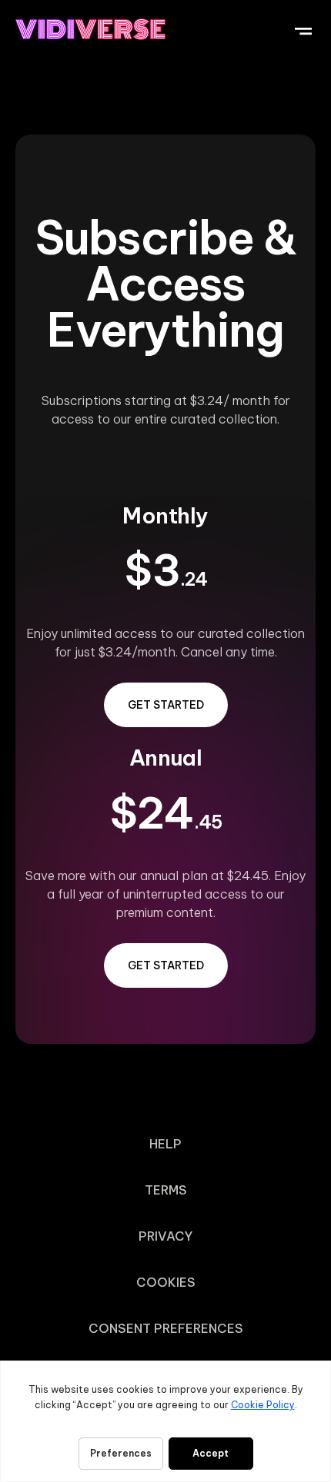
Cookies (166, 1282)
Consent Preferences (166, 1328)
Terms (166, 1190)
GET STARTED (166, 705)
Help (165, 1143)
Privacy (165, 1236)
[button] (303, 29)
